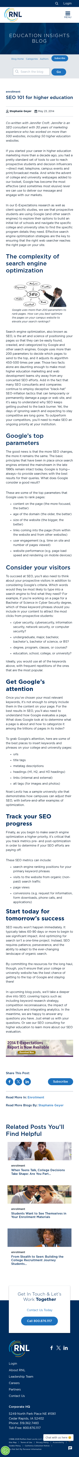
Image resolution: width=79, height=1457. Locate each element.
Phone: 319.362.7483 (24, 1423)
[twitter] (58, 1347)
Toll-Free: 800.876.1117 (25, 1428)
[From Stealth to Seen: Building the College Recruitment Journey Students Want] (39, 1237)
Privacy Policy (42, 1443)
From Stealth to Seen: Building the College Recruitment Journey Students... (37, 1260)
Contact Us (17, 1396)
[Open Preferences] (5, 1450)
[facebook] (51, 1347)
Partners (15, 1389)
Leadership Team (21, 1376)
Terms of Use (26, 1443)
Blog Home (17, 59)
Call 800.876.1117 (39, 1321)
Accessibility (58, 1443)
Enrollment (36, 1097)
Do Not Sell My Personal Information (25, 1449)
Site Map (13, 1443)
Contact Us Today (39, 1310)
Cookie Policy (15, 1446)
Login (67, 3)
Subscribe (59, 58)
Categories (32, 59)
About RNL (17, 1370)
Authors (44, 59)
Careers (14, 1383)
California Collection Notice (37, 1446)
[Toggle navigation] (67, 13)
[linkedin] (65, 1347)
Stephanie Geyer (51, 1105)
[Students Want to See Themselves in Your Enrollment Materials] (39, 1194)
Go (59, 72)
